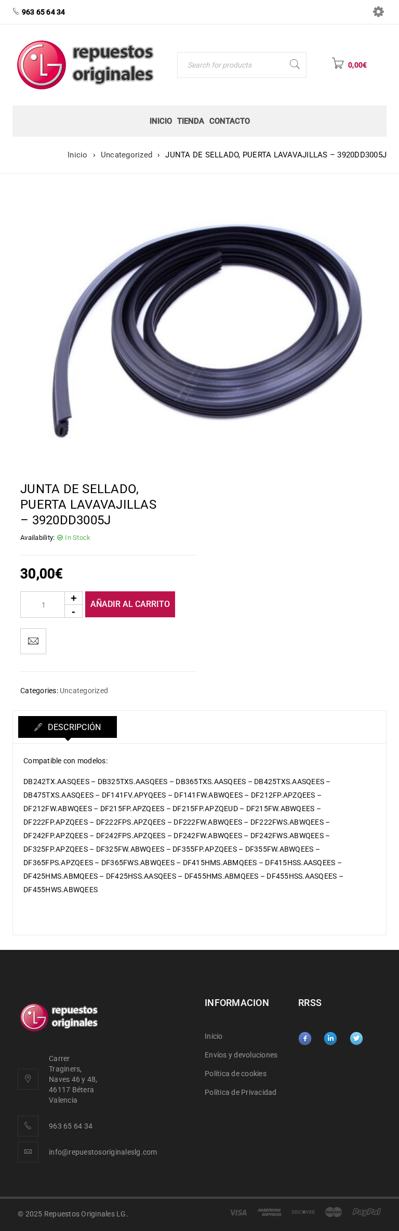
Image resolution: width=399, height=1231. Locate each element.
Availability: (37, 537)
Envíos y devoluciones (241, 1055)
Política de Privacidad (241, 1092)
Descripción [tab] (73, 727)
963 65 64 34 (70, 1126)
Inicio (78, 155)
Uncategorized (126, 155)
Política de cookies (236, 1073)
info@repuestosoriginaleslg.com (103, 1152)
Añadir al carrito (130, 604)
